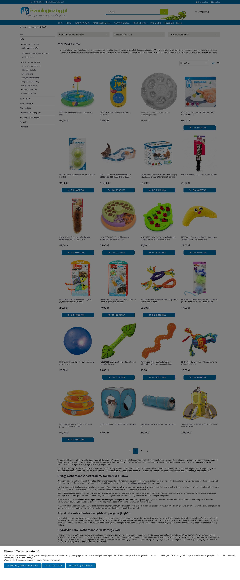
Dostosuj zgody (53, 565)
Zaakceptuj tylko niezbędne (22, 565)
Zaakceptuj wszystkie (80, 565)
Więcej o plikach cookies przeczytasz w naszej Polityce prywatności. (32, 560)
